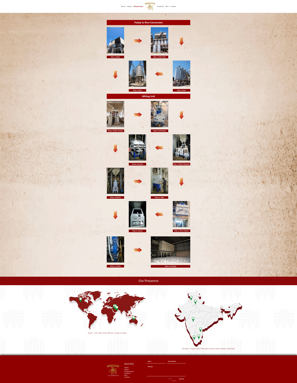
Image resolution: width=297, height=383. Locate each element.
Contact (173, 6)
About (129, 6)
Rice (167, 6)
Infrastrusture (138, 6)
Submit (181, 379)
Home (123, 6)
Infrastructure (129, 371)
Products (160, 6)
